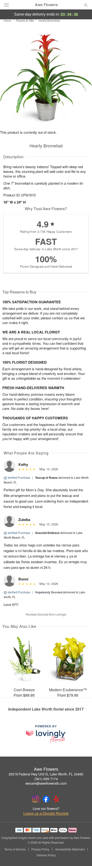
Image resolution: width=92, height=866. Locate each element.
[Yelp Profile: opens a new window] (56, 799)
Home (7, 20)
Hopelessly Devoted (48, 592)
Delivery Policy (46, 855)
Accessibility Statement (70, 849)
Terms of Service (14, 849)
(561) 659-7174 (46, 778)
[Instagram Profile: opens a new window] (35, 799)
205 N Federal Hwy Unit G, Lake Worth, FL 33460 (46, 774)
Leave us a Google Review (46, 813)
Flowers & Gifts (25, 20)
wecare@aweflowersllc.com (46, 783)
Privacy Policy (40, 849)
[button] (82, 855)
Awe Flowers (46, 5)
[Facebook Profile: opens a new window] (46, 799)
